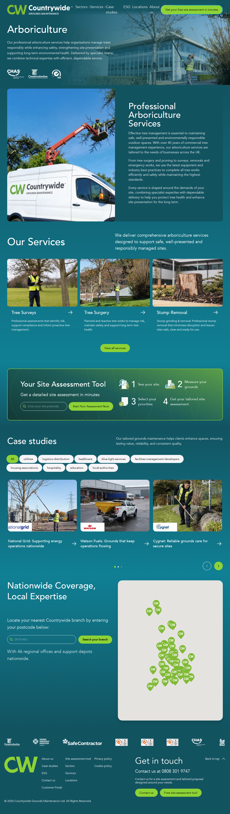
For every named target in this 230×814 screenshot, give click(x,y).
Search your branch (95, 639)
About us (155, 9)
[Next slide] (218, 566)
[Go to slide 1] (115, 567)
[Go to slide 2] (118, 567)
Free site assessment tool (180, 793)
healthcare (85, 459)
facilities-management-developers (157, 459)
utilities (28, 459)
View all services (115, 348)
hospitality (54, 468)
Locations (140, 6)
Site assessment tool (78, 759)
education (76, 468)
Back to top (212, 759)
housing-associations (24, 468)
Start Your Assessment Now (91, 406)
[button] (185, 663)
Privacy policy (103, 759)
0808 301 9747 (176, 771)
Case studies (111, 9)
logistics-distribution (55, 459)
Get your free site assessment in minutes (191, 10)
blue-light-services (114, 459)
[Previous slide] (207, 566)
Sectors (81, 6)
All (12, 459)
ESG (126, 6)
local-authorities (103, 468)
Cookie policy (103, 766)
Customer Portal (52, 788)
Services (96, 6)
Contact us (48, 780)
